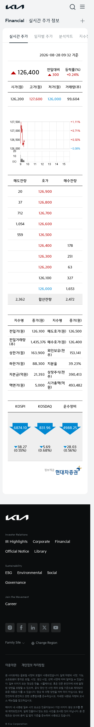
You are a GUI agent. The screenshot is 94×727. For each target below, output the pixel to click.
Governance (15, 583)
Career (11, 604)
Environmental (29, 573)
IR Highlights (16, 542)
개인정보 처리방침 (33, 665)
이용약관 (10, 665)
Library (40, 552)
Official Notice (17, 552)
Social (52, 573)
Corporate (41, 542)
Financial (62, 542)
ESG (8, 573)
